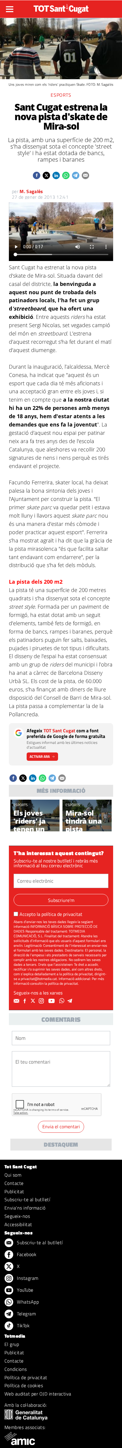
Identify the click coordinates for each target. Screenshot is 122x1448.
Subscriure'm (61, 900)
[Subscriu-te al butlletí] (17, 1001)
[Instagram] (42, 1001)
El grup (11, 1344)
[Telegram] (70, 1001)
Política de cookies (23, 1385)
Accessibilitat (18, 1224)
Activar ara (40, 756)
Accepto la (51, 914)
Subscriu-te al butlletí (27, 1199)
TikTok (23, 1325)
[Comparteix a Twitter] (46, 175)
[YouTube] (52, 1001)
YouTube (24, 1289)
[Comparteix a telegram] (75, 175)
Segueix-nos (17, 1216)
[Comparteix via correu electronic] (85, 175)
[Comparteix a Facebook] (36, 175)
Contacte (14, 1183)
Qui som (12, 1174)
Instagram (27, 1278)
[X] (33, 1001)
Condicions (15, 1369)
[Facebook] (25, 1001)
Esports (61, 94)
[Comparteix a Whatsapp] (66, 175)
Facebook (26, 1254)
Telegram (26, 1313)
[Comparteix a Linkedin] (56, 175)
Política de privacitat (25, 1377)
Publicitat (14, 1191)
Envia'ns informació (24, 1207)
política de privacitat (61, 914)
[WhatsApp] (62, 1001)
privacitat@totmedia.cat (39, 978)
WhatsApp (27, 1301)
